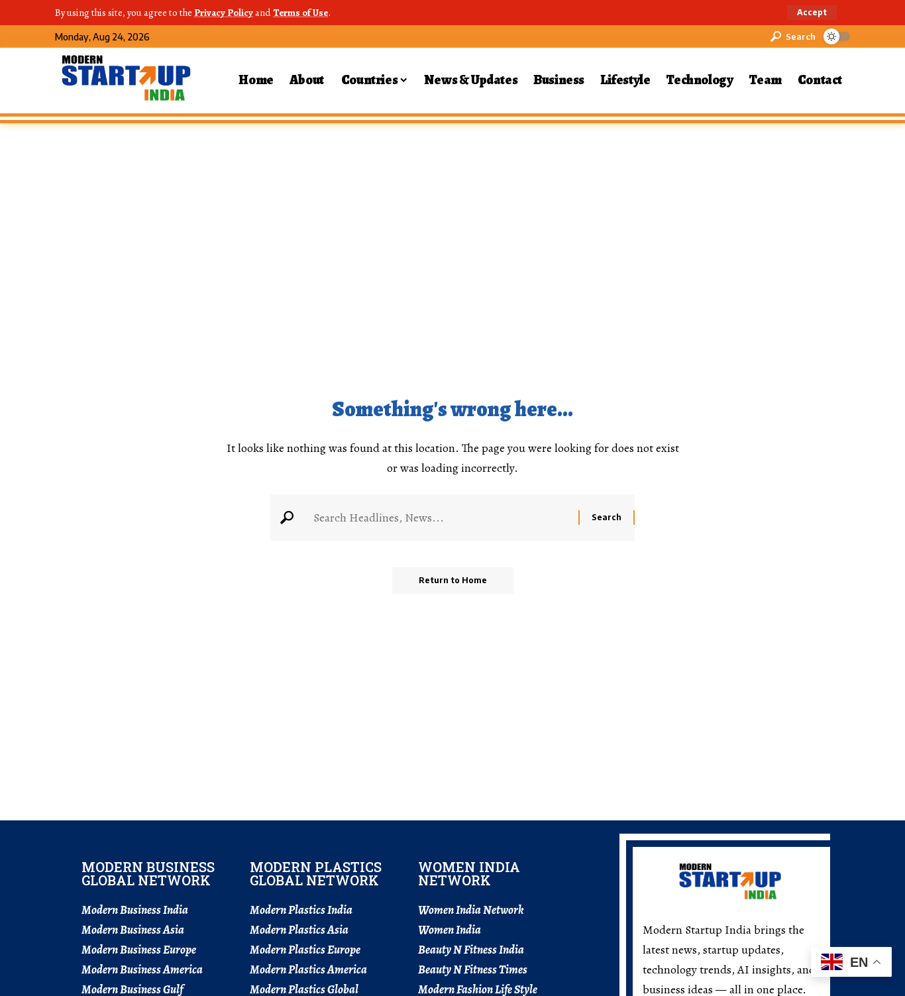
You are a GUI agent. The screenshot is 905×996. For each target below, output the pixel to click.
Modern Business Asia (132, 930)
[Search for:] (440, 517)
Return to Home (453, 580)
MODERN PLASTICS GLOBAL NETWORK (316, 873)
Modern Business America (142, 969)
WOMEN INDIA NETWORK (469, 873)
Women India (449, 930)
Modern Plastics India (301, 910)
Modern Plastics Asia (299, 930)
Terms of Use (300, 12)
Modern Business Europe (138, 950)
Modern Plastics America (308, 969)
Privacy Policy (223, 12)
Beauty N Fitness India (471, 950)
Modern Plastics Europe (305, 950)
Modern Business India (134, 910)
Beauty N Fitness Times (472, 969)
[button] (812, 12)
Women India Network (471, 910)
